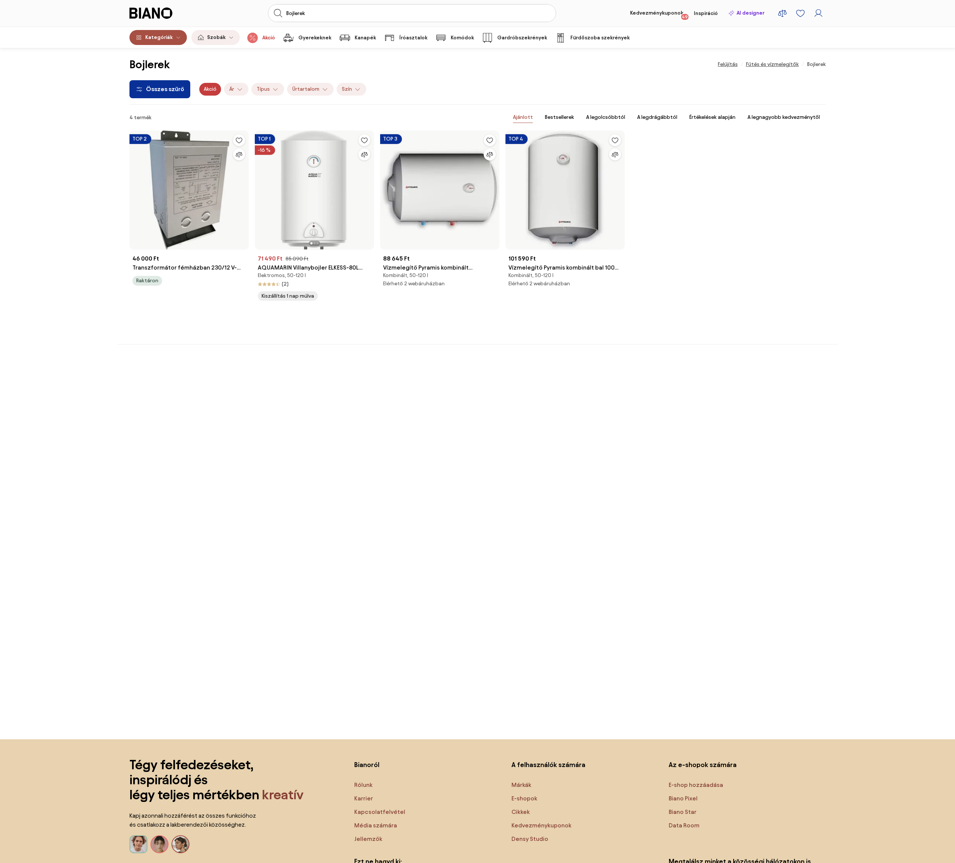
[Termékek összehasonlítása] (782, 13)
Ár (231, 89)
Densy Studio (529, 839)
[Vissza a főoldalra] (164, 13)
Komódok (462, 37)
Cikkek (520, 812)
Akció (268, 37)
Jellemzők (368, 839)
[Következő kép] (368, 187)
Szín (347, 89)
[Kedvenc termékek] (800, 13)
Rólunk (363, 785)
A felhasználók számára (548, 764)
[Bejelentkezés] (818, 13)
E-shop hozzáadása (696, 785)
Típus (263, 89)
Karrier (363, 798)
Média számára (375, 825)
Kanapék (365, 37)
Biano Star (682, 812)
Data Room (684, 825)
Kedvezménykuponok (659, 14)
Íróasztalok (413, 37)
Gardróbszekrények (522, 37)
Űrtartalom (305, 89)
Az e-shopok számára (703, 764)
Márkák (521, 785)
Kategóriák (159, 37)
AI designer (750, 13)
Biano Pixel (683, 798)
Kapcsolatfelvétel (379, 812)
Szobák (216, 37)
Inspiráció (706, 13)
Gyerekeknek (314, 37)
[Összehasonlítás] (239, 154)
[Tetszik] (239, 140)
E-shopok (524, 798)
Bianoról (366, 764)
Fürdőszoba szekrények (600, 37)
